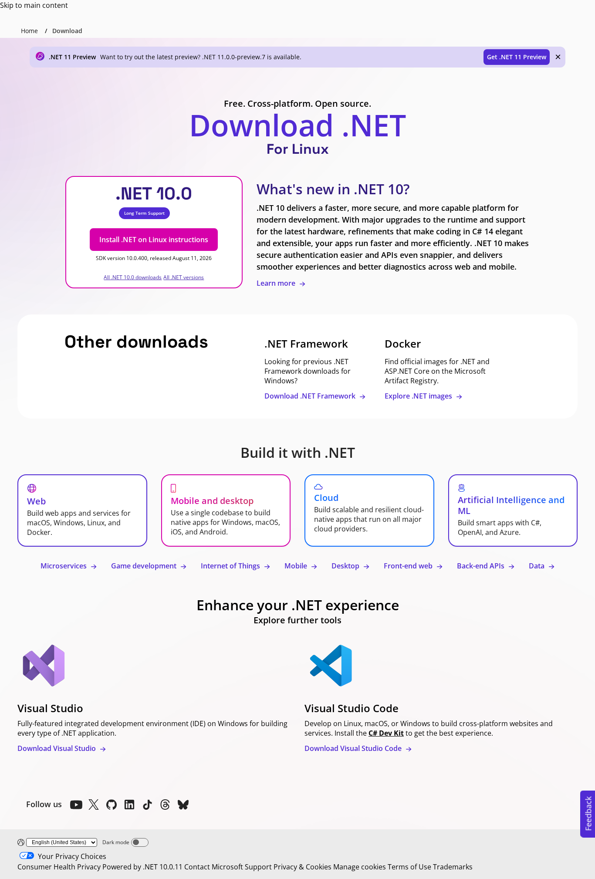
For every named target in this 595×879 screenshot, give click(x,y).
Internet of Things (231, 566)
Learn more (277, 283)
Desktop (346, 566)
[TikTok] (147, 804)
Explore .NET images (419, 396)
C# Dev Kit (386, 733)
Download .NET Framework (310, 396)
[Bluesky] (183, 804)
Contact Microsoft (213, 867)
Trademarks (453, 867)
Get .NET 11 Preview (516, 57)
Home (29, 31)
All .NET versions (183, 277)
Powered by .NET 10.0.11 (142, 867)
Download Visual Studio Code (353, 748)
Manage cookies (359, 867)
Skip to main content (34, 5)
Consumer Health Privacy (59, 867)
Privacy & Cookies (302, 867)
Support (258, 867)
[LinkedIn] (129, 804)
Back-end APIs (481, 566)
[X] (93, 804)
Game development (144, 566)
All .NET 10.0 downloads (133, 277)
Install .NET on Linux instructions (153, 239)
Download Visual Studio (57, 748)
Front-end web (409, 566)
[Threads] (165, 804)
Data (537, 566)
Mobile (296, 566)
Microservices (64, 566)
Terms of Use (409, 867)
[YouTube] (75, 804)
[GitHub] (111, 804)
